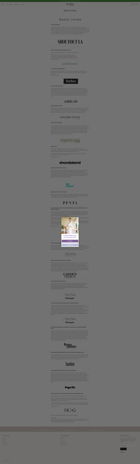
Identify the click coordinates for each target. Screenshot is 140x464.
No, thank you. (70, 244)
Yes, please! (70, 241)
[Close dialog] (78, 218)
